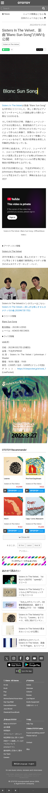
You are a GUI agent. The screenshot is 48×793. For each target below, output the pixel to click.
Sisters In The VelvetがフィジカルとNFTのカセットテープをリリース (32, 592)
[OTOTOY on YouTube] (34, 658)
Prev (22, 545)
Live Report (30, 698)
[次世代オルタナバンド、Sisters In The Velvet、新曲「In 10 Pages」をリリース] (10, 642)
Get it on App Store (14, 664)
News (7, 14)
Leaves (7, 478)
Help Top (29, 724)
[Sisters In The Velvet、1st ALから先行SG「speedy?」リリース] (10, 579)
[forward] (15, 790)
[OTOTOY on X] (6, 658)
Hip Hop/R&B (9, 702)
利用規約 (7, 730)
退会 (28, 749)
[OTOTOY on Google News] (41, 658)
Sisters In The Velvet (12, 105)
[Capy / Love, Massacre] (35, 506)
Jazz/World (8, 709)
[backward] (2, 790)
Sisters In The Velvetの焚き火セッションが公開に (32, 630)
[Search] (44, 8)
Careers (6, 757)
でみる (19, 491)
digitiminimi (21, 784)
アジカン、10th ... (24, 551)
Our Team (7, 754)
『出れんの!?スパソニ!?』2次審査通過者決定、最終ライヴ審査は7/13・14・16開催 (32, 605)
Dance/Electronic (10, 705)
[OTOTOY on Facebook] (20, 658)
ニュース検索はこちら (33, 14)
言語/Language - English (24, 764)
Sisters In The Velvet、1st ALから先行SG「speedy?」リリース (31, 579)
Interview (29, 688)
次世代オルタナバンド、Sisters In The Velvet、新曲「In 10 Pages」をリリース (32, 642)
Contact (29, 742)
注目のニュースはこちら (32, 18)
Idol (5, 695)
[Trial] (5, 491)
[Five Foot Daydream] (35, 466)
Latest (29, 545)
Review (29, 695)
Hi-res (6, 685)
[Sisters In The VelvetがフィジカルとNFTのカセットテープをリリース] (10, 592)
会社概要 (7, 727)
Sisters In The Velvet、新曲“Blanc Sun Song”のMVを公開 (24, 34)
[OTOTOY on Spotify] (27, 658)
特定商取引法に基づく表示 (14, 737)
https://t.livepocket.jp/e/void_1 (31, 368)
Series (28, 685)
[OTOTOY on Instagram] (13, 658)
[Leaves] (13, 466)
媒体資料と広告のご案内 (13, 750)
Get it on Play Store (32, 664)
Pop (5, 692)
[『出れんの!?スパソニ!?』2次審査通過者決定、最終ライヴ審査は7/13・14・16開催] (10, 604)
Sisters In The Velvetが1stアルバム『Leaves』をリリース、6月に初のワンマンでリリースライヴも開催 (31, 619)
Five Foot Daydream (33, 478)
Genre (8, 681)
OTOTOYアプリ (9, 747)
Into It (6, 518)
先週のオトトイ (32, 705)
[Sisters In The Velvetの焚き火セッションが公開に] (10, 630)
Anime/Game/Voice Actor (13, 698)
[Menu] (2, 3)
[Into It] (13, 506)
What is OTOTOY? (10, 724)
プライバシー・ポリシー (13, 734)
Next (36, 545)
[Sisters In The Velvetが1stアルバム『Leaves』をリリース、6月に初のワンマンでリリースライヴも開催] (10, 617)
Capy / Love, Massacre (34, 518)
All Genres (15, 681)
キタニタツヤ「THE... (12, 545)
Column (29, 692)
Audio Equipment (32, 702)
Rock (5, 688)
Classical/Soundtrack (11, 712)
